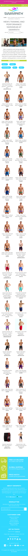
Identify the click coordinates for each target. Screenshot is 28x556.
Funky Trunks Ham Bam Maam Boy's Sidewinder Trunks (7, 123)
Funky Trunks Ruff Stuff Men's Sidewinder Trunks (7, 235)
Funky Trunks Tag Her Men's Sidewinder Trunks (21, 427)
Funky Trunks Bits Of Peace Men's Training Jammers (21, 391)
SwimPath (12, 550)
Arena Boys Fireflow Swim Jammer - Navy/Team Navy (7, 372)
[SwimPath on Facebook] (10, 539)
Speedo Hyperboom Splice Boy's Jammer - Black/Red (7, 445)
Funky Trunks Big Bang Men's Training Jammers (20, 371)
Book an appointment (14, 536)
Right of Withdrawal (14, 523)
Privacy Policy (14, 518)
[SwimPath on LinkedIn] (20, 539)
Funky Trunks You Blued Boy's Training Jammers (20, 140)
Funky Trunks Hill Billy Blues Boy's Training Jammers (7, 160)
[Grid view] (21, 32)
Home (5, 17)
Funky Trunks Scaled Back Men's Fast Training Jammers (21, 160)
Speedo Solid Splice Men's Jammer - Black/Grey (7, 353)
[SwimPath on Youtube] (17, 539)
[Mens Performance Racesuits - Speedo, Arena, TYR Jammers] (5, 46)
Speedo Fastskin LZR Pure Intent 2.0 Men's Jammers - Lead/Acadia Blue (7, 86)
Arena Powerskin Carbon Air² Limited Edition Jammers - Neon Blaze (21, 274)
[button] (5, 64)
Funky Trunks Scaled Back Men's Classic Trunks (21, 198)
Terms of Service (14, 520)
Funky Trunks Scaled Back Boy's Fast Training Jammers (7, 141)
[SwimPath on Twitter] (8, 539)
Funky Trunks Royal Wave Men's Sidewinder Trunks (20, 216)
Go (25, 508)
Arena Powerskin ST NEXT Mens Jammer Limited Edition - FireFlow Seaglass (7, 295)
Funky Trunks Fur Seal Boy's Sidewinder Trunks (7, 104)
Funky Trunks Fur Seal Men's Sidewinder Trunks (21, 235)
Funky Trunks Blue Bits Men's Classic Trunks (21, 408)
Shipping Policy (14, 524)
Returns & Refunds (14, 517)
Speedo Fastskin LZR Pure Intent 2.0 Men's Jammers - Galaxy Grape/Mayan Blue (7, 333)
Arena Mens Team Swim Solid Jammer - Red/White (21, 333)
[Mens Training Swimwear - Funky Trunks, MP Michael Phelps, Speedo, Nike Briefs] (14, 46)
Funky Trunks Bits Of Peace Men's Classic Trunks (7, 427)
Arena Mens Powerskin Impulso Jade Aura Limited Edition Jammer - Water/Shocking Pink (21, 295)
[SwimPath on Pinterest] (15, 539)
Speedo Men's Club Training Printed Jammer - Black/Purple (21, 445)
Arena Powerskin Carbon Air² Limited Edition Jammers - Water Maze (7, 314)
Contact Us (17, 531)
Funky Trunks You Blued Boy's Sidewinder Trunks (21, 104)
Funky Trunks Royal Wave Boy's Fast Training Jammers (20, 123)
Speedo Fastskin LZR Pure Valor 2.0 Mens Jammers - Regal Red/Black (7, 274)
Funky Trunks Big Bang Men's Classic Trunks (7, 408)
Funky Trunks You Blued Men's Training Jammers (7, 178)
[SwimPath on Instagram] (12, 539)
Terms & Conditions (14, 521)
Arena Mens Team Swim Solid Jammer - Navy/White (21, 314)
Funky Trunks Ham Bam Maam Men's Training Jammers (20, 179)
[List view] (22, 32)
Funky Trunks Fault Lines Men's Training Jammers (7, 390)
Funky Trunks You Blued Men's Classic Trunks (7, 215)
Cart (25, 5)
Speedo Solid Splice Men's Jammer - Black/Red (20, 353)
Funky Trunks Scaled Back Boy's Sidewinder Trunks (21, 85)
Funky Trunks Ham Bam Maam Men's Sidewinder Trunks (7, 254)
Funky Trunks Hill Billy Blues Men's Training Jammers (7, 198)
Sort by (6, 32)
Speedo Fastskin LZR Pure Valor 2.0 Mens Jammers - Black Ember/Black (21, 254)
